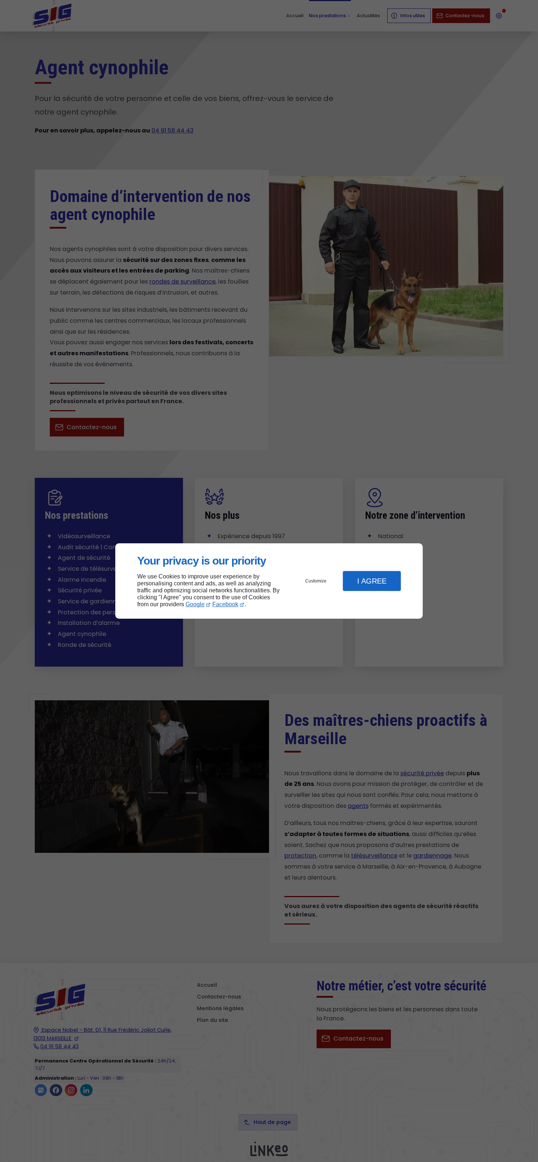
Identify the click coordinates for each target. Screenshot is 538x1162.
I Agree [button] (371, 581)
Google (195, 604)
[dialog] (269, 581)
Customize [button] (315, 581)
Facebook (225, 604)
